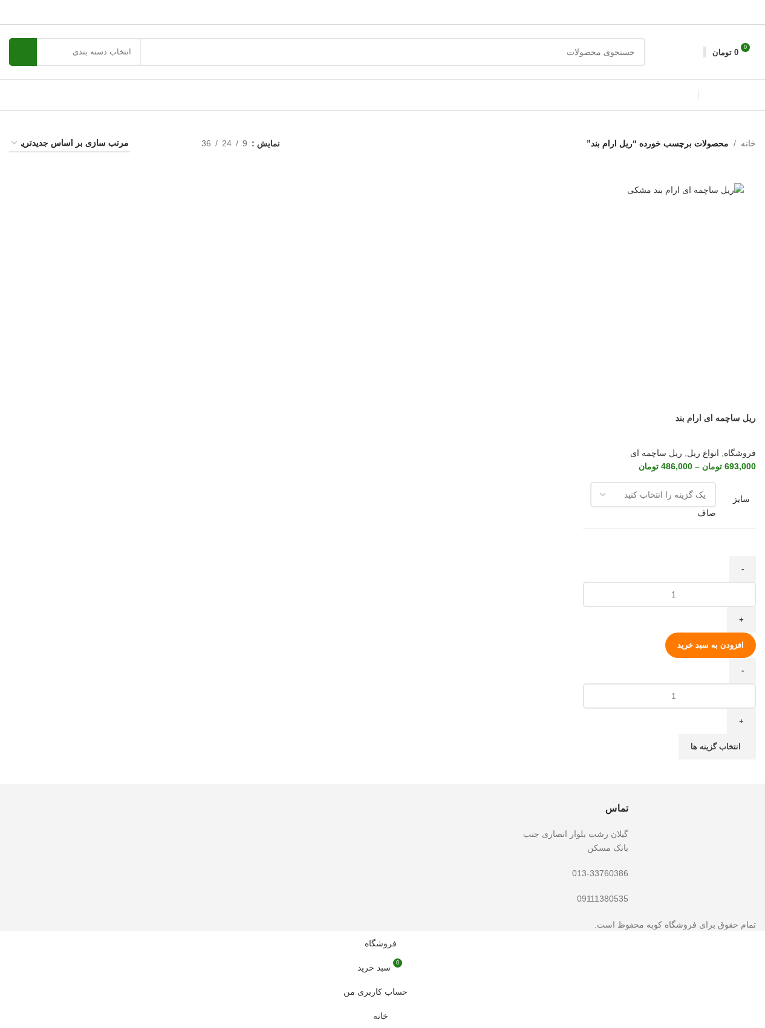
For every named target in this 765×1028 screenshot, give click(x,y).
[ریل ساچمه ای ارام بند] (669, 190)
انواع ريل (703, 453)
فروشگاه (740, 453)
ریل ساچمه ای (656, 453)
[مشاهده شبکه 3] (173, 143)
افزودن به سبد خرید (710, 644)
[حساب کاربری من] (692, 52)
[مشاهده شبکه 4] (154, 143)
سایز (741, 499)
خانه (748, 143)
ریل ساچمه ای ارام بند (715, 418)
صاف (706, 513)
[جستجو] (23, 52)
